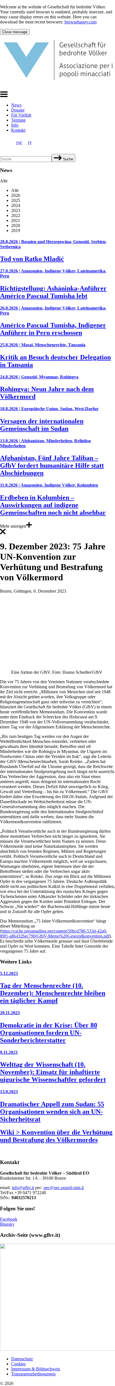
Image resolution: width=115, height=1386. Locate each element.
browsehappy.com (80, 22)
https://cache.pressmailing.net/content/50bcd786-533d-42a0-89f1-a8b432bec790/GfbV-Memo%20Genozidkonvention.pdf (54, 933)
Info (14, 125)
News (16, 105)
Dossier (18, 110)
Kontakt (18, 130)
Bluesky (7, 1224)
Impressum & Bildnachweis (35, 1368)
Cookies (18, 1363)
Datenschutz (22, 1358)
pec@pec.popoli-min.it (64, 1187)
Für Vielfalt (21, 115)
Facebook (8, 1219)
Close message (14, 32)
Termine (18, 120)
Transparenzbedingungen (33, 1373)
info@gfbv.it (23, 1187)
